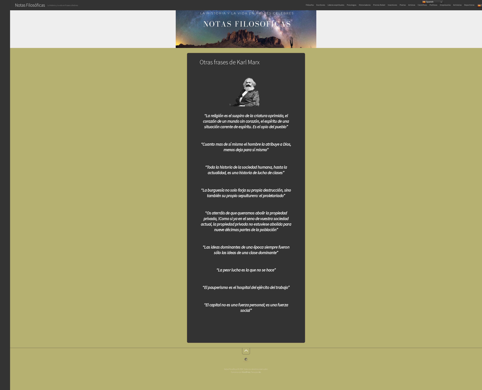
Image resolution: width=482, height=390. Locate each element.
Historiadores (365, 5)
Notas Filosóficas (30, 5)
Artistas (411, 5)
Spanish (429, 2)
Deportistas (469, 5)
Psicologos (351, 5)
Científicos (422, 5)
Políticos (433, 5)
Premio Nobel (379, 5)
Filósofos (310, 5)
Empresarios (445, 5)
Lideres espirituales (336, 5)
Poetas (403, 5)
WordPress (246, 372)
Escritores (320, 5)
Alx (260, 372)
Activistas (457, 5)
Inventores (392, 5)
